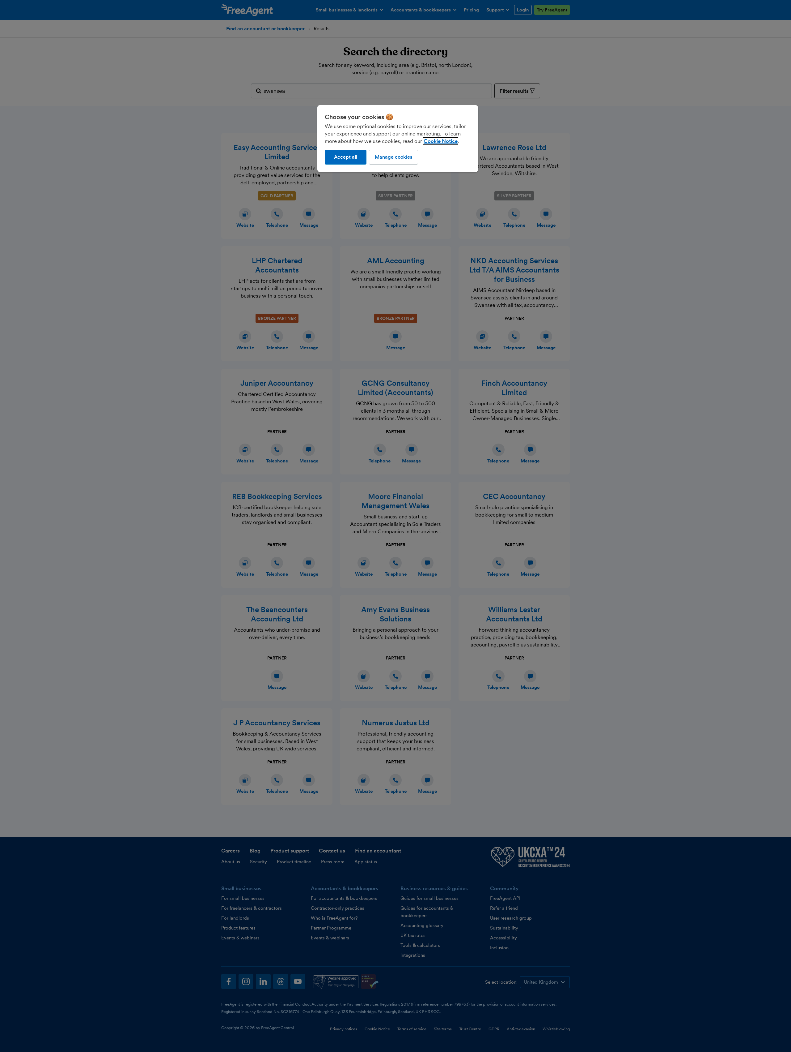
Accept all (345, 157)
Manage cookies (393, 157)
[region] (397, 138)
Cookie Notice (441, 141)
